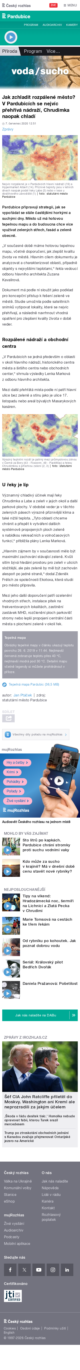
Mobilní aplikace (17, 1244)
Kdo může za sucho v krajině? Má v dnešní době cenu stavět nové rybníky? (49, 866)
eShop (9, 1201)
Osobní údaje (30, 1328)
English (9, 1332)
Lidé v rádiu (51, 1195)
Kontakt (48, 1208)
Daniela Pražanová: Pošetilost (50, 983)
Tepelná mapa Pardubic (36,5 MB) (34, 684)
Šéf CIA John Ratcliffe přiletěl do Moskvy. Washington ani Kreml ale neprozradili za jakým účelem (39, 1101)
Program (31, 24)
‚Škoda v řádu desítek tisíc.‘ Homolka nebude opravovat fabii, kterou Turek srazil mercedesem (39, 1120)
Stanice (10, 1195)
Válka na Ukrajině (18, 1181)
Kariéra (47, 1201)
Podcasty (12, 1237)
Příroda (9, 51)
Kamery (72, 24)
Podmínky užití (55, 1328)
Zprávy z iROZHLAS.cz (25, 1037)
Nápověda (50, 1188)
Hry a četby (15, 762)
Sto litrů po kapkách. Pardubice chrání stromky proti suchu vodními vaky (46, 845)
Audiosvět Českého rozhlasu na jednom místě (36, 822)
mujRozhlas (12, 749)
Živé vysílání (16, 801)
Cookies (10, 1328)
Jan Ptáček (23, 695)
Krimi (11, 772)
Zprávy (8, 129)
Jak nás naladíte (55, 1181)
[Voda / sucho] (40, 72)
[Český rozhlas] (16, 5)
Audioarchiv (52, 24)
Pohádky (13, 782)
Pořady (12, 791)
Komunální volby (17, 1188)
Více (53, 51)
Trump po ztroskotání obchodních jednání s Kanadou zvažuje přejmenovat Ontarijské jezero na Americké (37, 1137)
